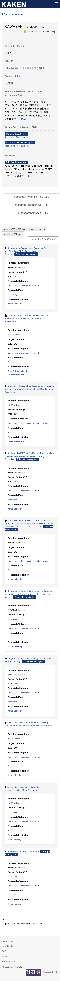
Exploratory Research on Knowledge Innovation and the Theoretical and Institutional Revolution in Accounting (29, 389)
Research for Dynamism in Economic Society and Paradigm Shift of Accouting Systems (28, 251)
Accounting (10, 137)
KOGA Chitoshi (14, 335)
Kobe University (14, 775)
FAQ (4, 951)
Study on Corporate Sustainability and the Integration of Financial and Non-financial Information (26, 318)
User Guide (7, 946)
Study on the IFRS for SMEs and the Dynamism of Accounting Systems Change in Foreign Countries (29, 456)
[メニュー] (56, 4)
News (4, 956)
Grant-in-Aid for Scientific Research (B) (24, 286)
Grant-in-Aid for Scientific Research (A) (24, 757)
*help (53, 31)
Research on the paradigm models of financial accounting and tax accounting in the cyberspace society (28, 594)
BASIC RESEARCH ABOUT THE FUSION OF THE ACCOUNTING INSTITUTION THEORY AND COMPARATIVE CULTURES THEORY (29, 523)
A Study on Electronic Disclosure (23, 851)
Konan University (15, 304)
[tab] (31, 197)
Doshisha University (16, 374)
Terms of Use (8, 961)
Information (7, 941)
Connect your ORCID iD (38, 31)
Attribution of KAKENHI (13, 967)
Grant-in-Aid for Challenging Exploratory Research (29, 423)
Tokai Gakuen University (18, 371)
